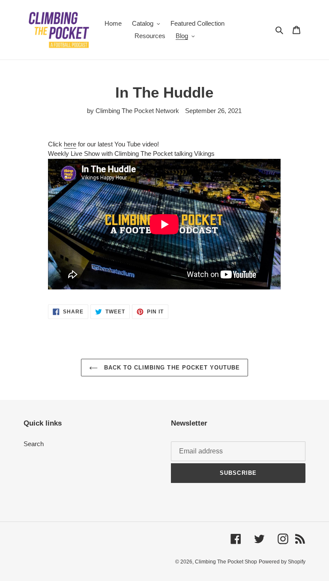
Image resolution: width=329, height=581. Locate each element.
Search (34, 443)
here (70, 144)
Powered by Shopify (282, 562)
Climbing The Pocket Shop (226, 562)
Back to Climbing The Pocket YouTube (171, 367)
